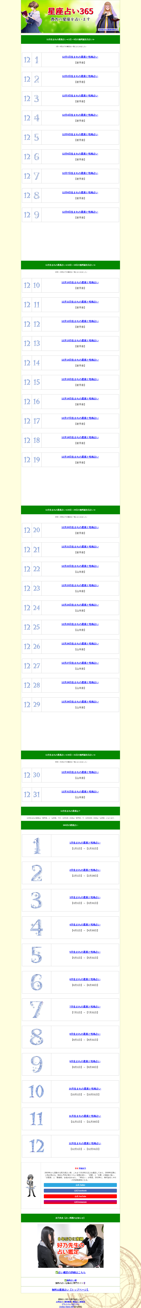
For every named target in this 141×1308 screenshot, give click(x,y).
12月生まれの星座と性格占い (85, 1143)
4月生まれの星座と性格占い (85, 924)
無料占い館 (72, 1280)
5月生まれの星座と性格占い (85, 952)
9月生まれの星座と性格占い (85, 1061)
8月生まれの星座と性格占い (85, 1034)
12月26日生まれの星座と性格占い (80, 643)
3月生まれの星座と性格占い (85, 897)
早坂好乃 (82, 1168)
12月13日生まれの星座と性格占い (80, 340)
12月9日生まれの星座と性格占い (80, 212)
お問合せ (59, 1302)
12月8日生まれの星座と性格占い (80, 192)
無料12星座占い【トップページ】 (70, 1289)
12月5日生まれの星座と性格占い (80, 134)
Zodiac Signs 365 (66, 1307)
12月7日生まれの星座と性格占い (80, 173)
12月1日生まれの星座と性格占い (80, 56)
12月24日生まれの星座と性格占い (80, 604)
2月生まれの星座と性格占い (85, 870)
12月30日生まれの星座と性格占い (80, 772)
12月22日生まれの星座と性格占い (80, 566)
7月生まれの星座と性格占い (85, 1006)
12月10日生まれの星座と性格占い (80, 282)
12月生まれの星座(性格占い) (108, 29)
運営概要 (67, 1302)
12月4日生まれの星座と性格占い (80, 115)
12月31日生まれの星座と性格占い (80, 791)
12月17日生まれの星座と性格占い (80, 418)
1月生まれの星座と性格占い (85, 842)
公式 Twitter (80, 1185)
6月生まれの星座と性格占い (85, 979)
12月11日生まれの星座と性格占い (80, 301)
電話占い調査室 (79, 1302)
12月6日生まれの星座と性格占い (80, 153)
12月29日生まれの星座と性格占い (80, 701)
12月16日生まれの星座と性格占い (80, 398)
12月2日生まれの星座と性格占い (80, 76)
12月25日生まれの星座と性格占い (80, 624)
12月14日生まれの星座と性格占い (80, 359)
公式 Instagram (80, 1202)
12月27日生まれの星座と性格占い (80, 663)
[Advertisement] (70, 242)
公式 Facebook (80, 1190)
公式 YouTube (80, 1196)
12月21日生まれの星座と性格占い (80, 546)
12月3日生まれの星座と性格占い (80, 95)
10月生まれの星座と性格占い (85, 1088)
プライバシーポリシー (70, 1304)
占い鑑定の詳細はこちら (72, 1272)
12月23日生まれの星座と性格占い (80, 585)
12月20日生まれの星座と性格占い (80, 527)
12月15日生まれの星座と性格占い (80, 379)
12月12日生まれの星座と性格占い (80, 321)
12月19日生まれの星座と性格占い (80, 456)
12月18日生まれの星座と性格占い (80, 437)
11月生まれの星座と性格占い (85, 1116)
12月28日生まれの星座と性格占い (80, 682)
